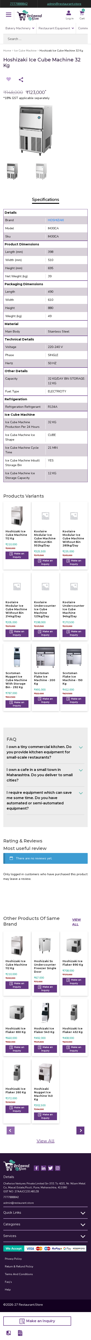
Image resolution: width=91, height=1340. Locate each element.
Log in (70, 18)
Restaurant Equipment (54, 28)
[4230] (8, 1332)
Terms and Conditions (19, 1274)
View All (76, 922)
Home (7, 50)
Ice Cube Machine (25, 50)
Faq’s (8, 1282)
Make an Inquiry (18, 555)
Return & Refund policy (19, 1266)
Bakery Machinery (18, 28)
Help (8, 1289)
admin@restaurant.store (64, 4)
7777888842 (19, 4)
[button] (8, 15)
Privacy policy (13, 1259)
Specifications (45, 199)
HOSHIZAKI (56, 220)
